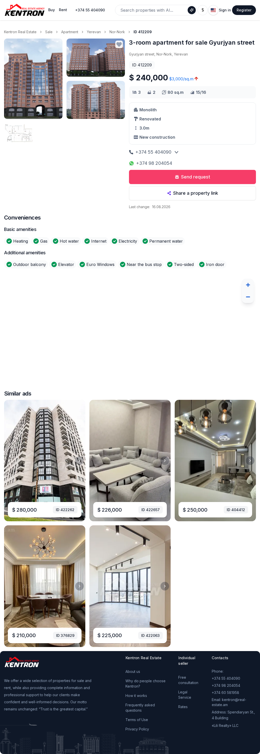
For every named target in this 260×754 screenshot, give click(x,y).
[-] (248, 297)
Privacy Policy (137, 729)
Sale (49, 32)
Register (244, 10)
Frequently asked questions (140, 707)
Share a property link (195, 193)
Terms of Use (136, 719)
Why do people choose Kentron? (145, 683)
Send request (195, 176)
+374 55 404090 (90, 10)
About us (132, 671)
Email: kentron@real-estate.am (229, 702)
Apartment (69, 32)
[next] (79, 460)
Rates (183, 707)
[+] (248, 285)
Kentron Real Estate (20, 32)
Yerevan (94, 32)
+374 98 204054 (154, 163)
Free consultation (188, 680)
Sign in (225, 10)
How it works (136, 695)
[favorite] (119, 44)
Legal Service (184, 694)
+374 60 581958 (225, 692)
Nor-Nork (117, 32)
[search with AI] (192, 10)
